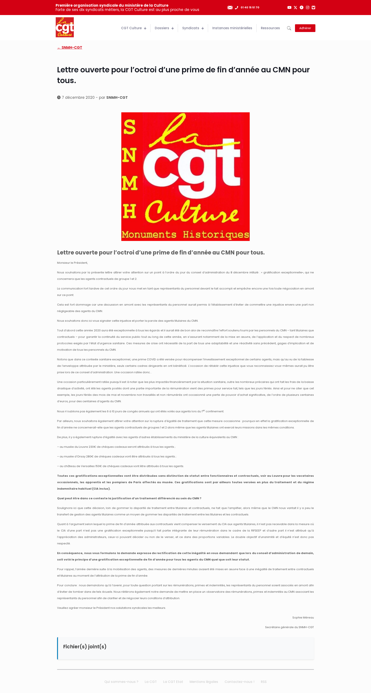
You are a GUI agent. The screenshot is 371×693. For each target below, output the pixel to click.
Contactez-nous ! (239, 681)
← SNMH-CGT (69, 47)
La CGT (151, 681)
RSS (264, 681)
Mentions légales (204, 681)
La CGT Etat (173, 681)
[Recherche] (289, 28)
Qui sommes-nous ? (121, 681)
